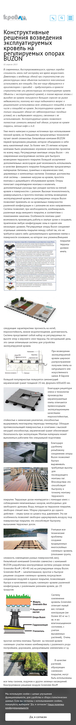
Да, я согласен (38, 717)
